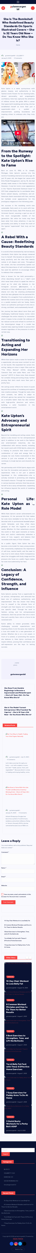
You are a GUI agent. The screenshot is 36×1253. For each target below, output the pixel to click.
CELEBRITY (20, 55)
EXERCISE (10, 976)
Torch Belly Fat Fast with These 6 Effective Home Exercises (17, 1067)
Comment (5, 852)
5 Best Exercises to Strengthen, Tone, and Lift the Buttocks (17, 1038)
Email (3, 877)
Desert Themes (18, 1238)
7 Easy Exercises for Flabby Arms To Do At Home (17, 1095)
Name (3, 868)
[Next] (30, 957)
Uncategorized (9, 1185)
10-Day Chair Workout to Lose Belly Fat (17, 920)
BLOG (6, 1169)
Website (4, 885)
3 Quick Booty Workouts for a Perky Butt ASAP (17, 1124)
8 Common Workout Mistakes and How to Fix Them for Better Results (16, 1008)
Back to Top (18, 1249)
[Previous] (27, 957)
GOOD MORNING (9, 1181)
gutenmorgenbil (10, 55)
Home (18, 45)
